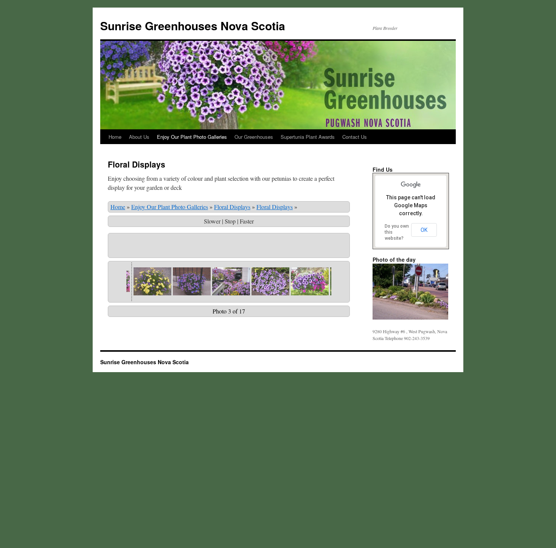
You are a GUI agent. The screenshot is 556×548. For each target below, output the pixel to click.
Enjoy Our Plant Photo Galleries (192, 136)
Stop (230, 221)
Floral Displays (232, 207)
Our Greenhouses (254, 136)
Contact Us (354, 136)
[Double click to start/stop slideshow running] (152, 281)
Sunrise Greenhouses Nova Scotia (192, 25)
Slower (212, 221)
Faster (247, 221)
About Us (139, 136)
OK (424, 230)
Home (115, 136)
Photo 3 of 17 (229, 311)
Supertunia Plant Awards (308, 136)
